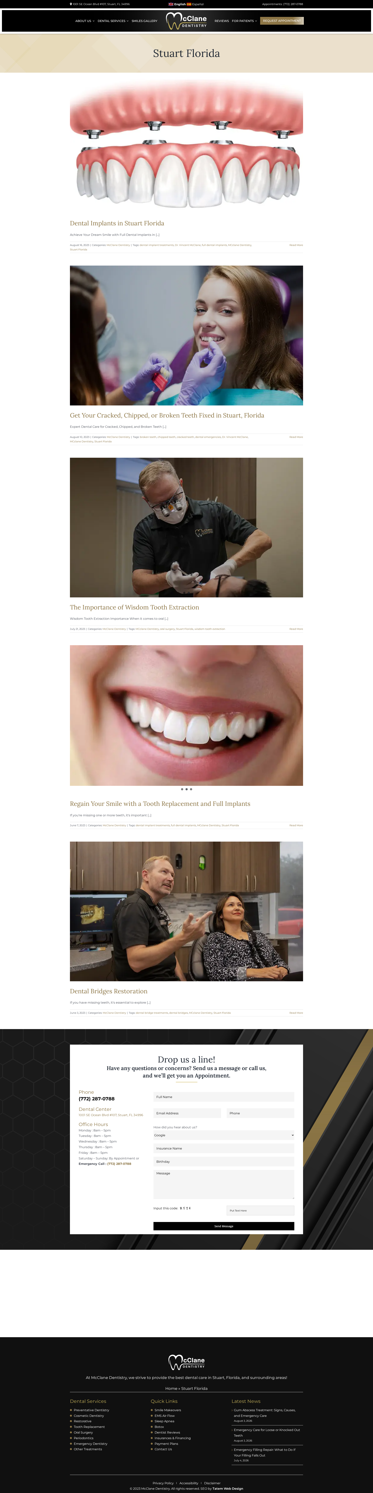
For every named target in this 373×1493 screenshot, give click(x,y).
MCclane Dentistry (239, 245)
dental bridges (178, 1012)
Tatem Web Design (228, 1488)
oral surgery (167, 628)
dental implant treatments (157, 245)
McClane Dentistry (118, 245)
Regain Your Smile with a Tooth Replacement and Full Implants (160, 804)
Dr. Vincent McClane (188, 245)
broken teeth (148, 436)
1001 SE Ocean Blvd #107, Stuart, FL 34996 (111, 1115)
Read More (296, 245)
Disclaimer (212, 1483)
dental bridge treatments (152, 1012)
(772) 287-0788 (119, 1164)
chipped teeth (167, 436)
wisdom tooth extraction (209, 628)
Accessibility (189, 1483)
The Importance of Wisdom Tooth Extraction (134, 607)
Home (171, 1388)
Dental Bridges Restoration (108, 991)
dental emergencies (208, 436)
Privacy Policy (163, 1483)
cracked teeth (185, 436)
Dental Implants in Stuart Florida (117, 223)
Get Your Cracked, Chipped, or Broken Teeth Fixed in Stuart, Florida (167, 415)
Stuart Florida (78, 249)
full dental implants (214, 245)
